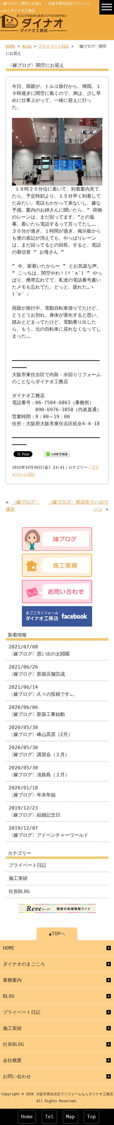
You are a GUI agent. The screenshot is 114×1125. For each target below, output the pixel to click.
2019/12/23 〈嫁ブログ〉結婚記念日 (34, 811)
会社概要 (12, 1060)
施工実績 (18, 878)
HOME (10, 46)
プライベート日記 (54, 46)
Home (27, 1116)
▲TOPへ (57, 933)
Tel (49, 1116)
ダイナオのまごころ (24, 964)
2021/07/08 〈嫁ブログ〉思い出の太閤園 (39, 650)
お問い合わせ (17, 1076)
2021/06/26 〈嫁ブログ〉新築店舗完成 (37, 670)
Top (91, 1116)
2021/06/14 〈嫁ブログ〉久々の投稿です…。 (43, 690)
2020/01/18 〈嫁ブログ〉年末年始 (32, 791)
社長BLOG (19, 891)
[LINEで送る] (57, 453)
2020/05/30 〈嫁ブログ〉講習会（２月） (39, 751)
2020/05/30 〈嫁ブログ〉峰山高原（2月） (40, 731)
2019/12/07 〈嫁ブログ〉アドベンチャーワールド (48, 831)
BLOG (27, 46)
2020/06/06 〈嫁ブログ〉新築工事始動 (37, 710)
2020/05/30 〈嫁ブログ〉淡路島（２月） (39, 771)
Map (70, 1116)
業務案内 (12, 980)
